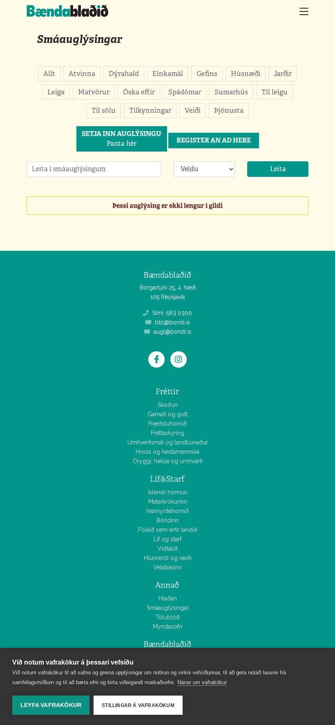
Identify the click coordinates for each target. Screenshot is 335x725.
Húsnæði (245, 73)
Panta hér (121, 138)
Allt (49, 73)
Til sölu (104, 110)
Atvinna (82, 73)
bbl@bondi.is (171, 322)
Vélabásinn (167, 567)
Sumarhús (231, 91)
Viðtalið (168, 548)
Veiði (193, 110)
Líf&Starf (167, 479)
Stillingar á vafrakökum (138, 705)
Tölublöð (168, 617)
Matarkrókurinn (167, 501)
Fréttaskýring (167, 433)
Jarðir (283, 73)
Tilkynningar (150, 110)
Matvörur (93, 91)
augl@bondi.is (171, 331)
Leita (278, 169)
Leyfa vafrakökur (50, 705)
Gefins (207, 73)
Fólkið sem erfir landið (167, 529)
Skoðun (168, 405)
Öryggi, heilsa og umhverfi (168, 461)
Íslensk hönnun (168, 492)
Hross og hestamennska (167, 451)
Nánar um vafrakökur (202, 682)
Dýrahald (124, 73)
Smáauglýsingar (79, 39)
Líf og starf (167, 539)
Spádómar (184, 91)
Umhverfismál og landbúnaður (167, 442)
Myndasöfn (167, 626)
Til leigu (274, 91)
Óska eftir (139, 91)
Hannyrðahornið (167, 511)
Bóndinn (167, 520)
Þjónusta (228, 110)
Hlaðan (168, 598)
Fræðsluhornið (167, 423)
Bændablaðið (167, 644)
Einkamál (167, 73)
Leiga (56, 91)
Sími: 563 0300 (171, 313)
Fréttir (167, 391)
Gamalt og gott (167, 414)
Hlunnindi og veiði (168, 558)
